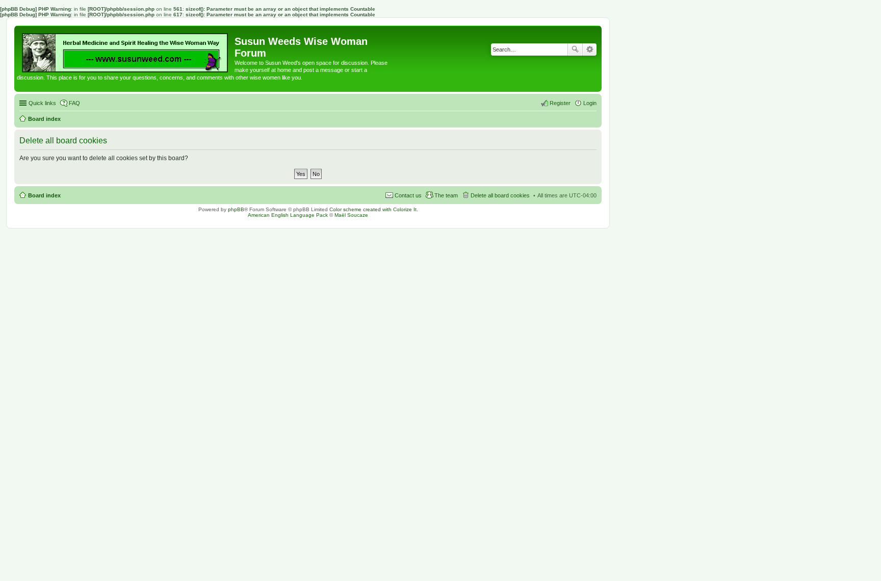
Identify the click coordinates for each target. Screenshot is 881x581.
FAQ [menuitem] (74, 103)
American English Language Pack (288, 215)
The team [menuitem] (446, 195)
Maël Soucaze (351, 215)
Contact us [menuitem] (408, 195)
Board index (44, 195)
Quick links (42, 103)
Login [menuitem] (590, 103)
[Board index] (126, 50)
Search (575, 49)
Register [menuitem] (560, 103)
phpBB (236, 209)
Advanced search (590, 49)
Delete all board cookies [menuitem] (500, 195)
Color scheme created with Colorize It (373, 209)
